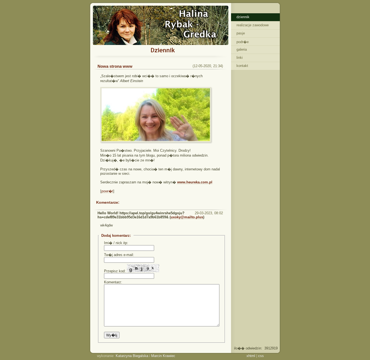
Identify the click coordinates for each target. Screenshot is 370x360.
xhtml (250, 356)
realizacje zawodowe (252, 25)
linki (239, 58)
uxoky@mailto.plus (187, 217)
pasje (240, 33)
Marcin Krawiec (163, 356)
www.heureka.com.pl (194, 182)
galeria (241, 49)
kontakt (242, 66)
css (261, 356)
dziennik (242, 17)
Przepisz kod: (115, 271)
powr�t (107, 191)
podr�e (242, 42)
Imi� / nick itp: (116, 243)
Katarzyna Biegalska (132, 356)
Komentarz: (113, 282)
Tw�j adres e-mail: (119, 255)
